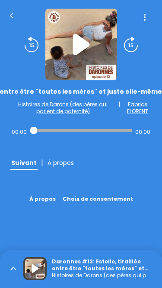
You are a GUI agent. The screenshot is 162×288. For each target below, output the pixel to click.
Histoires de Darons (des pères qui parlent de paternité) (63, 108)
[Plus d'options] (144, 17)
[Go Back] (11, 14)
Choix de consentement (98, 199)
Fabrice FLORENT (137, 108)
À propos (42, 199)
